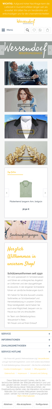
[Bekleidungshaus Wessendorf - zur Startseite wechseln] (26, 22)
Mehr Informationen (26, 396)
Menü (10, 29)
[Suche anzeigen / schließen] (27, 30)
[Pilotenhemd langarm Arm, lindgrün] (26, 189)
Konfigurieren (42, 404)
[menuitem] (7, 30)
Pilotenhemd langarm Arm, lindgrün (26, 201)
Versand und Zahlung (38, 373)
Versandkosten (43, 359)
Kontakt (28, 369)
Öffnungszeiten (40, 369)
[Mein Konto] (41, 30)
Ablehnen (8, 404)
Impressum (22, 373)
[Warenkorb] (47, 30)
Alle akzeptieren (24, 404)
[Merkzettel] (34, 30)
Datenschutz (10, 373)
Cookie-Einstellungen (12, 369)
